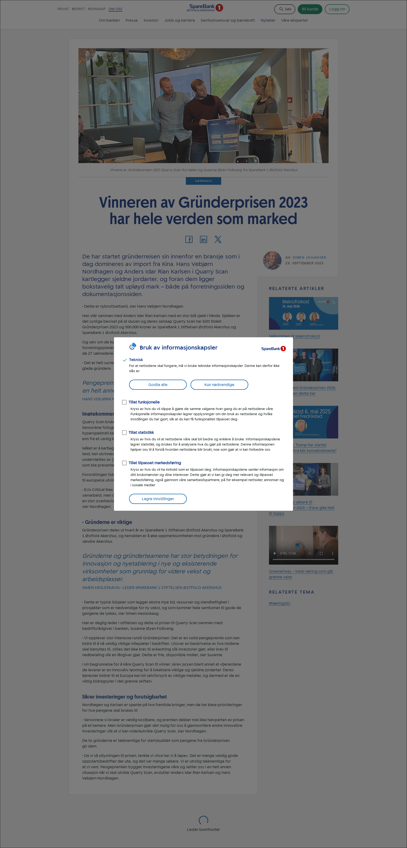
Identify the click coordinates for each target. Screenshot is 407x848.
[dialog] (203, 424)
